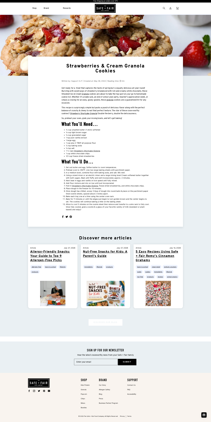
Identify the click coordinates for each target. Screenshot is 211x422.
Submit (127, 362)
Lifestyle (62, 267)
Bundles (84, 407)
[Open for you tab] (204, 415)
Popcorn (84, 394)
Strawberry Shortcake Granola (83, 113)
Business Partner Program (108, 403)
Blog (100, 394)
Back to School (50, 267)
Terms (129, 416)
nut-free (140, 277)
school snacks (172, 277)
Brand (46, 8)
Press (101, 398)
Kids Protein (85, 385)
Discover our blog (105, 322)
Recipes (160, 277)
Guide (139, 272)
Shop (34, 8)
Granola (85, 94)
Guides (147, 272)
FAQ (128, 389)
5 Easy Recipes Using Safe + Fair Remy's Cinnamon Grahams (157, 256)
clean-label (156, 267)
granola (109, 100)
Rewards (67, 8)
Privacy (122, 416)
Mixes (83, 403)
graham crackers (170, 267)
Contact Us (131, 385)
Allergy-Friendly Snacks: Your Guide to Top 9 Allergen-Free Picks (50, 256)
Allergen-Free (36, 267)
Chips (83, 398)
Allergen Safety (104, 389)
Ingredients (88, 267)
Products (35, 272)
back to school (142, 267)
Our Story (102, 385)
